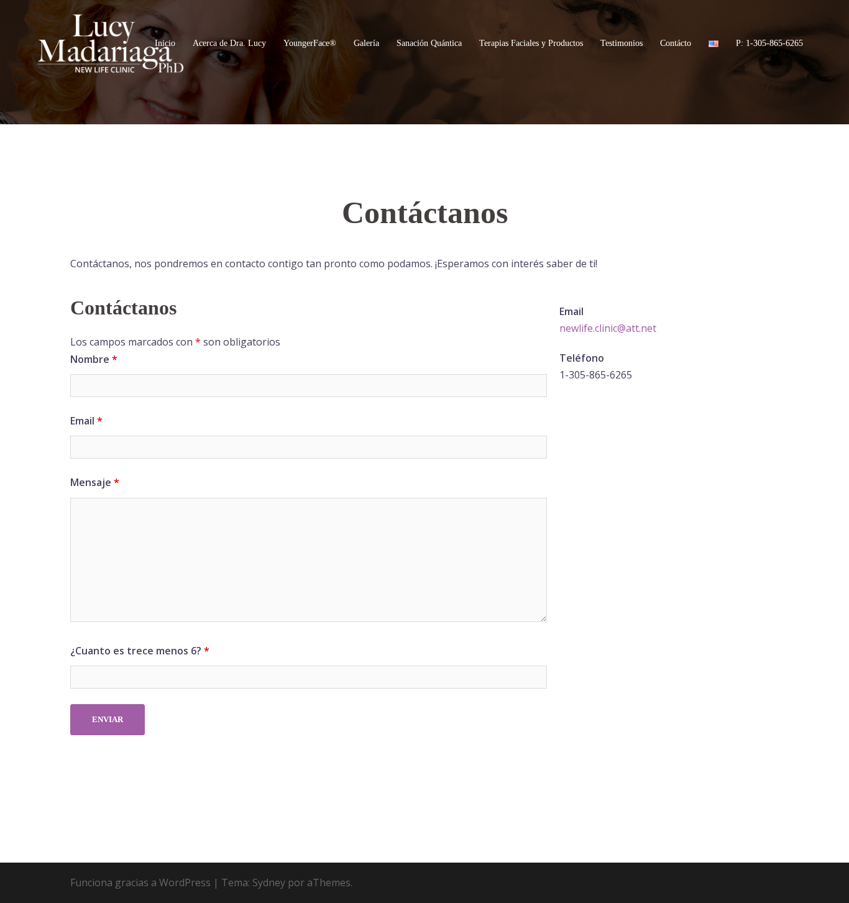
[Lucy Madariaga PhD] (110, 42)
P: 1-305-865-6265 (769, 43)
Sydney (268, 882)
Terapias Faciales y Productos (531, 43)
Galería (366, 43)
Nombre (93, 359)
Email (86, 421)
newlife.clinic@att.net (607, 328)
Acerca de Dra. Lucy (229, 43)
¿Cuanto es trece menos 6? (139, 651)
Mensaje (94, 482)
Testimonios (621, 43)
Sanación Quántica (429, 43)
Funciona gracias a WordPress (140, 882)
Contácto (675, 43)
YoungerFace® (309, 43)
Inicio (165, 43)
